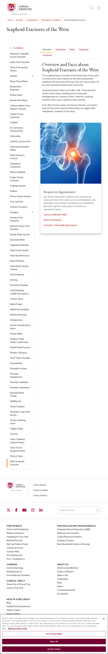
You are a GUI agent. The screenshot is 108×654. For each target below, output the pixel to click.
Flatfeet (13, 191)
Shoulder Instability (19, 382)
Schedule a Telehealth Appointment (60, 225)
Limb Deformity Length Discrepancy (19, 292)
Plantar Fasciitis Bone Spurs (20, 327)
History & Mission (65, 571)
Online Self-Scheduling (17, 529)
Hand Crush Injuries (19, 250)
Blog (59, 583)
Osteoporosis (16, 320)
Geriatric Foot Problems (16, 219)
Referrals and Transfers (68, 533)
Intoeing (14, 280)
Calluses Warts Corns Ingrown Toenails (20, 107)
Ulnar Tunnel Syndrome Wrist (17, 449)
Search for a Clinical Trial (18, 584)
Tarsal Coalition (17, 406)
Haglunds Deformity (19, 245)
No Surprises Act (14, 555)
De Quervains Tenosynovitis (16, 129)
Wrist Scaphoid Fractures (17, 463)
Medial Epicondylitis (19, 309)
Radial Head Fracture (20, 347)
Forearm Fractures (18, 207)
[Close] (104, 619)
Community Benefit (66, 590)
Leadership (62, 579)
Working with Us (14, 571)
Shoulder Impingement (16, 375)
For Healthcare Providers (18, 575)
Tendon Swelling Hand (18, 422)
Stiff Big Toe (15, 401)
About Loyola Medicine (68, 568)
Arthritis (13, 76)
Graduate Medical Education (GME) (73, 529)
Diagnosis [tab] (84, 49)
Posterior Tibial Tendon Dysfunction (19, 340)
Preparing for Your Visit (17, 537)
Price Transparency (16, 559)
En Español (62, 594)
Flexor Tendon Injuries (20, 196)
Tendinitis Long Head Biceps (20, 413)
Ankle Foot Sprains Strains (19, 69)
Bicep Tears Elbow (19, 81)
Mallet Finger (16, 304)
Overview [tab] (46, 49)
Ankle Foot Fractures (20, 62)
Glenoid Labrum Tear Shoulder (20, 227)
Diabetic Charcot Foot (20, 141)
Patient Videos (13, 610)
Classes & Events (15, 548)
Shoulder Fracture (18, 368)
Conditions (18, 48)
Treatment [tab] (47, 55)
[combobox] (79, 510)
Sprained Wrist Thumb (17, 394)
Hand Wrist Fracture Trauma (19, 267)
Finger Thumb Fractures (16, 179)
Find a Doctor (39, 485)
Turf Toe (14, 434)
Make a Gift (62, 575)
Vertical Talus (16, 456)
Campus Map (13, 551)
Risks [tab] (72, 49)
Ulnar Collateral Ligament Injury (17, 441)
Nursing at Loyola (65, 540)
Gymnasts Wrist (17, 240)
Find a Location (40, 490)
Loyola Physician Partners (69, 537)
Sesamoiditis (16, 363)
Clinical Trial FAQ (15, 588)
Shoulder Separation (19, 387)
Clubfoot (14, 122)
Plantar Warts (16, 334)
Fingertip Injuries (18, 186)
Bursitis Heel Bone (19, 100)
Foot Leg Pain (16, 202)
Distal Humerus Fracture (17, 157)
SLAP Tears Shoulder (20, 358)
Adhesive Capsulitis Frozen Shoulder (19, 55)
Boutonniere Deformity (15, 88)
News (60, 586)
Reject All (54, 642)
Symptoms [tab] (60, 49)
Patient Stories (13, 614)
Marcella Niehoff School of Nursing (73, 544)
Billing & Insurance (15, 533)
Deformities (15, 136)
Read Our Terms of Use (17, 629)
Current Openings (15, 568)
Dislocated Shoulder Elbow (19, 148)
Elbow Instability (17, 172)
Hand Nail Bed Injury (20, 256)
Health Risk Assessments (18, 606)
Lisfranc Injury (16, 299)
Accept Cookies (54, 649)
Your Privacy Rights (54, 634)
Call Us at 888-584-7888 (55, 215)
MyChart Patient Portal (17, 544)
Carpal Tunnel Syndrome (16, 115)
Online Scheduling (52, 220)
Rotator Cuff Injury (18, 353)
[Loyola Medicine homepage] (19, 14)
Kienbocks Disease (19, 285)
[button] (99, 7)
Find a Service (40, 495)
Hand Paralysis (17, 261)
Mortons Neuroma (18, 315)
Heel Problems (17, 275)
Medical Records (14, 540)
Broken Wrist (16, 95)
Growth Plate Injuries (20, 234)
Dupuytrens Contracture (15, 165)
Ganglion (14, 212)
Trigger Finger (16, 429)
